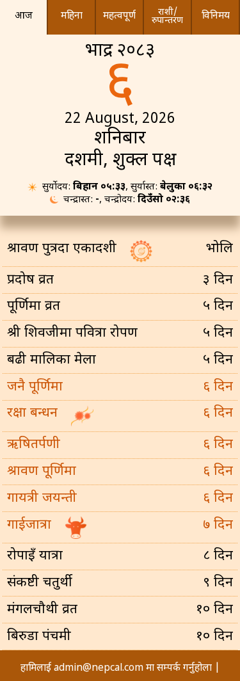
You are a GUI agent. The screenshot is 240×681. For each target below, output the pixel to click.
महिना (72, 16)
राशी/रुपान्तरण (167, 16)
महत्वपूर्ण (119, 16)
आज (24, 16)
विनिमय (216, 16)
